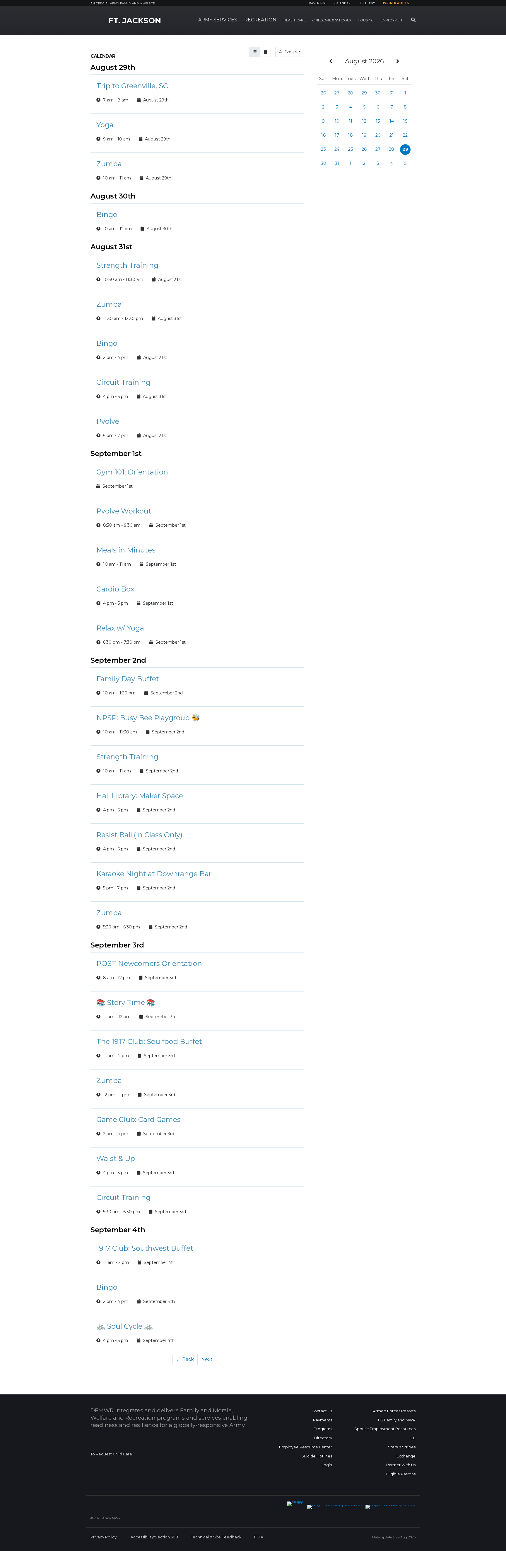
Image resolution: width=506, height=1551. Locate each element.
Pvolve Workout (123, 511)
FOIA (258, 1537)
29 (364, 93)
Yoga (105, 125)
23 (323, 149)
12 (364, 121)
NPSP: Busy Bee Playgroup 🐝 (148, 717)
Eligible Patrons (401, 1474)
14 (391, 121)
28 (350, 93)
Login (327, 1465)
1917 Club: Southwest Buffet (144, 1248)
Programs (323, 1429)
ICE (413, 1438)
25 (350, 149)
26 (323, 93)
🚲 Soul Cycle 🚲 (124, 1326)
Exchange (406, 1456)
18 (350, 135)
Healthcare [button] (294, 20)
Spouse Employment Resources (385, 1429)
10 (337, 121)
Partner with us (396, 3)
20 (378, 135)
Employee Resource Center (305, 1447)
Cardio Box (115, 589)
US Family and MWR (397, 1420)
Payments (322, 1420)
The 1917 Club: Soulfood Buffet (149, 1041)
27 (336, 93)
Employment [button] (392, 20)
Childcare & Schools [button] (331, 20)
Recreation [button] (260, 20)
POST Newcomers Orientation (149, 963)
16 (323, 135)
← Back (185, 1359)
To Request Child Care (111, 1454)
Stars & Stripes (402, 1447)
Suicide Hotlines (316, 1456)
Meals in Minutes (125, 550)
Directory (366, 3)
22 (405, 135)
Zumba (109, 164)
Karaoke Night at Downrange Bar (153, 873)
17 (337, 135)
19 (364, 135)
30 (378, 93)
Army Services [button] (217, 20)
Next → (209, 1359)
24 (336, 149)
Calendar (342, 3)
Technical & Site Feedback (216, 1537)
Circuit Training (123, 382)
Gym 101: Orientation (132, 472)
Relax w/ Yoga (120, 628)
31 (391, 93)
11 (350, 121)
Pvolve (107, 421)
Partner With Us (401, 1465)
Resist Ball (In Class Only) (139, 834)
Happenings (316, 3)
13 (378, 121)
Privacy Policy (103, 1537)
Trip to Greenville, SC (132, 86)
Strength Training (127, 265)
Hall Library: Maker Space (139, 795)
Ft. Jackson (134, 20)
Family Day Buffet (127, 678)
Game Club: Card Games (138, 1119)
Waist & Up (115, 1158)
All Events (288, 52)
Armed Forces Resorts (394, 1411)
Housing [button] (366, 20)
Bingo (106, 214)
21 (391, 135)
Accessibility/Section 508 (154, 1537)
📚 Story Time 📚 (125, 1002)
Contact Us (322, 1411)
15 (405, 121)
